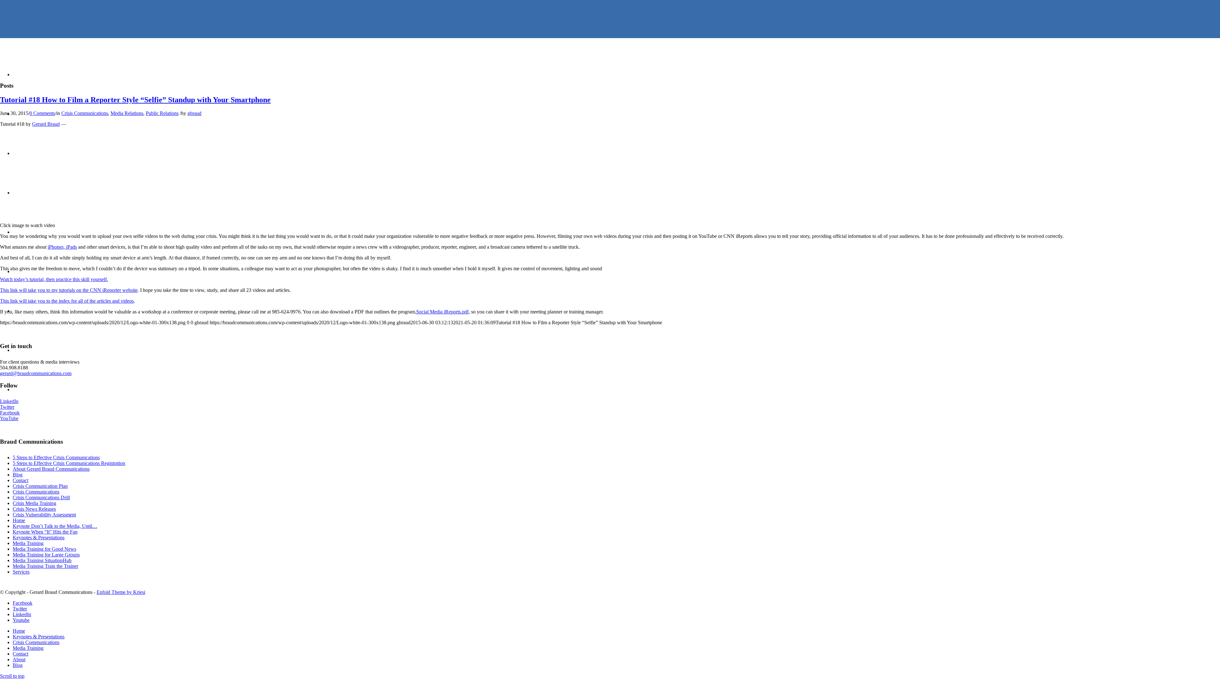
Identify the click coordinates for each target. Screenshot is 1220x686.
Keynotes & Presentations (38, 537)
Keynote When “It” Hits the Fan (45, 532)
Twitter (7, 407)
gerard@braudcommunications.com (35, 373)
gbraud (194, 113)
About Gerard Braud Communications (51, 469)
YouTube (9, 418)
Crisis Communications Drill (41, 497)
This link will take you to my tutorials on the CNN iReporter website (69, 290)
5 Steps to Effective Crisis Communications (56, 457)
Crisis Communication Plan (40, 486)
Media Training (28, 543)
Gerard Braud (46, 124)
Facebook (10, 412)
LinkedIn (9, 401)
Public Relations (162, 113)
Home (19, 520)
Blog (18, 474)
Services (21, 572)
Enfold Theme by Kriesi (121, 592)
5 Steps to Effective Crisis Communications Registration (69, 463)
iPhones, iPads (62, 247)
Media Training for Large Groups (46, 554)
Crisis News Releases (34, 509)
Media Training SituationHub (42, 560)
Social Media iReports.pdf (442, 311)
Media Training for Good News (44, 549)
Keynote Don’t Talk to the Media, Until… (55, 526)
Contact (20, 480)
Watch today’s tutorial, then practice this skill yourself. (54, 279)
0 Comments (42, 113)
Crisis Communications (84, 113)
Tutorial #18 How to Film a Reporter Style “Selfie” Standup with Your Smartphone (135, 100)
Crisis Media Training (34, 503)
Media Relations (127, 113)
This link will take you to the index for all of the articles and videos (67, 301)
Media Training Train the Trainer (45, 566)
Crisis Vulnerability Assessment (44, 514)
